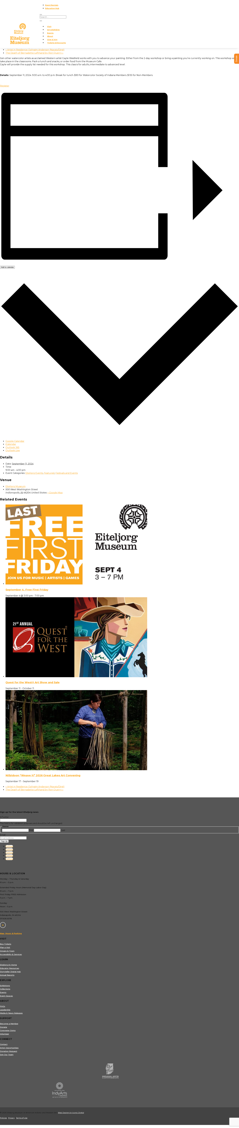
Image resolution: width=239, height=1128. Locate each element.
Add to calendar (7, 267)
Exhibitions (5, 985)
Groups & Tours (7, 951)
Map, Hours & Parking (11, 933)
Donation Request (8, 1051)
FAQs (2, 1006)
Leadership (5, 1010)
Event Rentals (51, 5)
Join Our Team (6, 1054)
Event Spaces (6, 996)
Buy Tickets (5, 944)
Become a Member (9, 1024)
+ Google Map (55, 492)
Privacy (11, 1118)
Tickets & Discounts (56, 43)
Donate (3, 1027)
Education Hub (52, 8)
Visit (49, 27)
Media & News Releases (11, 1013)
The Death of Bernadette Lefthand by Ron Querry (34, 53)
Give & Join (52, 40)
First (31, 830)
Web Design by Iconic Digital (71, 1112)
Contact (3, 1044)
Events (50, 33)
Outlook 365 (12, 447)
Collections (5, 989)
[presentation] (76, 583)
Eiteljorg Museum (15, 486)
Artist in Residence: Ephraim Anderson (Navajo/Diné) (35, 49)
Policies (3, 1118)
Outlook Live (13, 450)
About (50, 36)
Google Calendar (15, 441)
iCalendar (11, 444)
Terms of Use (21, 1118)
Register (4, 86)
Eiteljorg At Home (8, 965)
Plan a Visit (5, 947)
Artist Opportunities (9, 1048)
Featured (49, 473)
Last (63, 830)
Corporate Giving (7, 1030)
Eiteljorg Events (34, 473)
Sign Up (4, 841)
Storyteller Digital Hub (10, 971)
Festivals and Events (66, 473)
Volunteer (4, 1034)
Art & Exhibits (53, 30)
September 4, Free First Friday (27, 589)
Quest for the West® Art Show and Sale (33, 682)
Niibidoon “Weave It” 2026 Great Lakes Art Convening (43, 775)
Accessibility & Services (11, 954)
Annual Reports (7, 975)
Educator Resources (9, 968)
